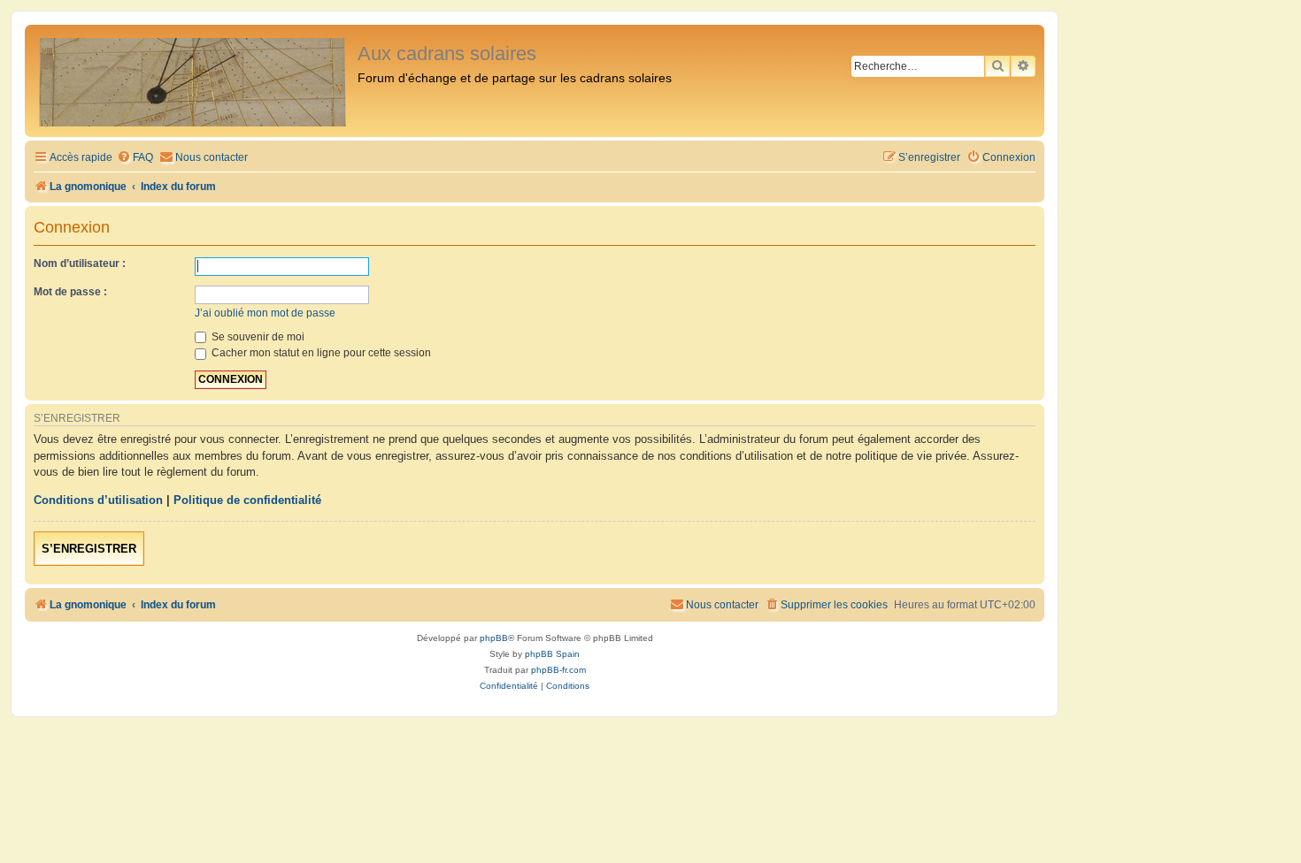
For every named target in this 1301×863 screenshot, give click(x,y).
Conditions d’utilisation (98, 500)
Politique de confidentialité (247, 500)
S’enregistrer (89, 548)
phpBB (494, 638)
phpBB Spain (552, 654)
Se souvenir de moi (256, 337)
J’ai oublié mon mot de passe (265, 313)
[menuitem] (135, 158)
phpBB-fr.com (558, 670)
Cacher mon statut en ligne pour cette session (320, 353)
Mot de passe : (70, 292)
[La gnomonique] (193, 81)
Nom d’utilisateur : (80, 263)
